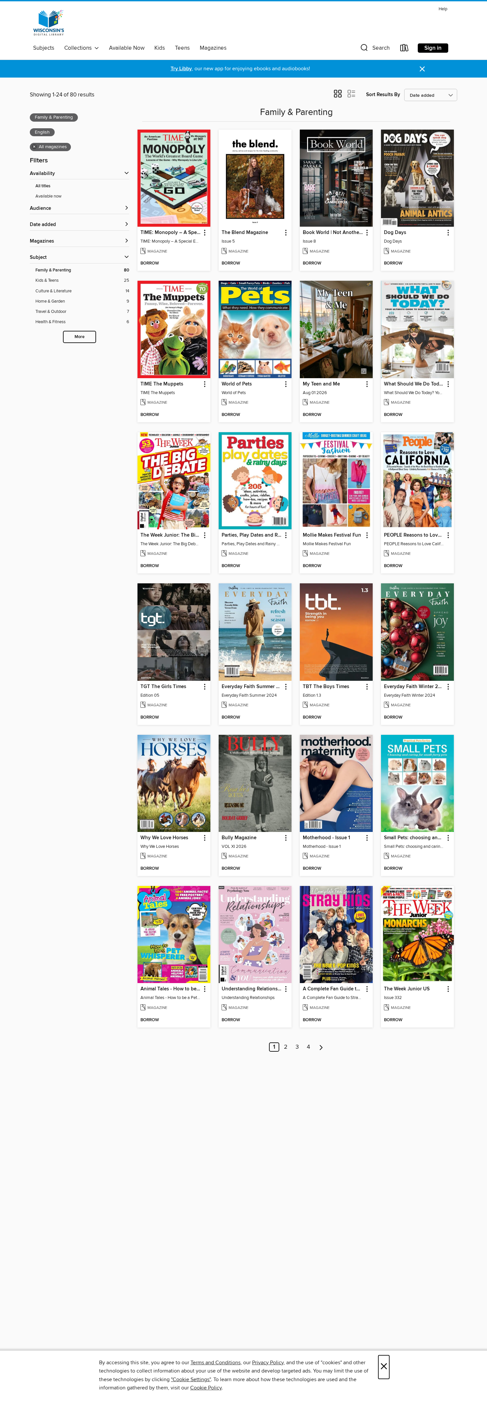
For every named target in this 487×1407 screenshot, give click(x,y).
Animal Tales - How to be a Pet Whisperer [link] (170, 989)
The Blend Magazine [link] (245, 233)
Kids (159, 48)
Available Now (126, 48)
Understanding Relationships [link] (252, 989)
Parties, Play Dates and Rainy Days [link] (252, 535)
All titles (42, 186)
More (79, 337)
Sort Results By (383, 94)
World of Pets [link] (237, 384)
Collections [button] (79, 48)
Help (443, 9)
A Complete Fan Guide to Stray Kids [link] (333, 989)
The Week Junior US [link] (407, 989)
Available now (48, 196)
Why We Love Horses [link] (164, 838)
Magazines (213, 48)
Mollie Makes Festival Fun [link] (332, 535)
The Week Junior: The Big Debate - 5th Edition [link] (170, 535)
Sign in (433, 48)
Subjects (43, 48)
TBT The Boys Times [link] (326, 687)
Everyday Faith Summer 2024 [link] (252, 687)
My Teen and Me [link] (321, 384)
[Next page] (321, 1047)
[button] (374, 49)
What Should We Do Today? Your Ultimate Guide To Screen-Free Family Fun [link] (414, 384)
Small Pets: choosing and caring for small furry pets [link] (414, 838)
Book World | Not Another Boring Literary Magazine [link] (333, 233)
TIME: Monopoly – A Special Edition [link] (170, 233)
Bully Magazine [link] (239, 838)
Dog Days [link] (395, 233)
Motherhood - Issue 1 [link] (326, 838)
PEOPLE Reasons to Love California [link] (414, 535)
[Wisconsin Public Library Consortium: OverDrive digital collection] (48, 23)
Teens (182, 48)
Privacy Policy (268, 1362)
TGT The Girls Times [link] (163, 687)
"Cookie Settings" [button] (191, 1379)
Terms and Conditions (215, 1362)
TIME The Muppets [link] (161, 384)
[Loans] (404, 49)
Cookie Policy (206, 1387)
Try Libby (181, 68)
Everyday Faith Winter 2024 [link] (414, 687)
